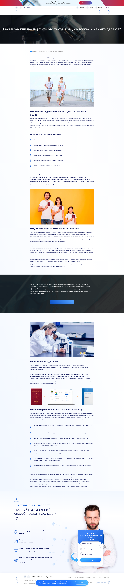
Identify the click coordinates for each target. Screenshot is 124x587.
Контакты (61, 12)
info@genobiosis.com (50, 577)
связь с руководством (101, 582)
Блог (48, 12)
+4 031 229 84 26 (28, 7)
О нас (54, 12)
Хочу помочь (85, 3)
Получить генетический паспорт (62, 302)
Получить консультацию (90, 560)
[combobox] (82, 549)
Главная (22, 12)
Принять (81, 582)
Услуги (41, 12)
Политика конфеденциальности (31, 583)
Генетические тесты (33, 12)
